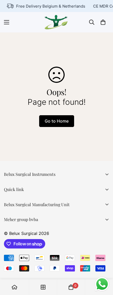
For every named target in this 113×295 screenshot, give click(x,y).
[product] (14, 287)
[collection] (43, 287)
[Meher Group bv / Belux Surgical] (56, 22)
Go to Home (57, 121)
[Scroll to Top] (103, 267)
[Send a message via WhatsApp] (102, 284)
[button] (103, 22)
